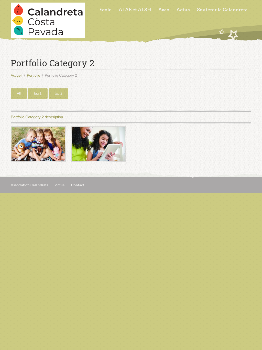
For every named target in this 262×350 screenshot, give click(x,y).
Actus (183, 10)
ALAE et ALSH (135, 10)
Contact (77, 185)
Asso (163, 10)
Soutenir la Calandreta (222, 10)
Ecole (105, 10)
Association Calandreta (29, 185)
